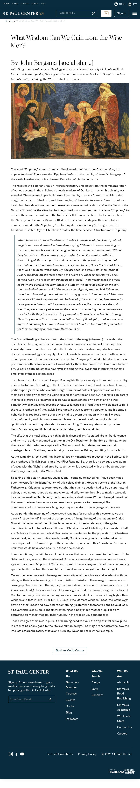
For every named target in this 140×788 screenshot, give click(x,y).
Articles (9, 21)
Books (70, 706)
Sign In (121, 13)
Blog (69, 712)
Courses (71, 693)
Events (70, 700)
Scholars (97, 695)
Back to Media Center (70, 650)
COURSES (25, 4)
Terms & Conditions (60, 754)
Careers (122, 733)
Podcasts (72, 718)
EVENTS (6, 4)
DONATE (35, 4)
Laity (95, 688)
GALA (43, 4)
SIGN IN (119, 4)
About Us (123, 682)
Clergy (96, 682)
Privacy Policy (87, 754)
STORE (15, 4)
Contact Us (124, 727)
